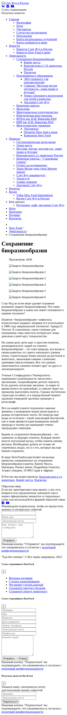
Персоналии (24, 35)
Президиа (30, 72)
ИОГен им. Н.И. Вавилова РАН (36, 118)
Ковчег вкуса (32, 62)
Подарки (14, 215)
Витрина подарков (21, 578)
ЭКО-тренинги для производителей (36, 80)
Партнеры (15, 211)
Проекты (14, 138)
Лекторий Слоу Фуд (36, 102)
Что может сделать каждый (26, 584)
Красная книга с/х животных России (39, 155)
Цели (19, 25)
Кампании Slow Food (37, 135)
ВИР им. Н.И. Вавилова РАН (35, 122)
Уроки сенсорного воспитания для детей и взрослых (43, 97)
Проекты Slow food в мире (41, 132)
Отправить (9, 540)
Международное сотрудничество (37, 112)
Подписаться (10, 701)
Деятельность (17, 55)
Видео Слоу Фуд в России (33, 198)
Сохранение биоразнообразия (35, 59)
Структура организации (31, 32)
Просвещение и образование (34, 75)
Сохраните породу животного (28, 591)
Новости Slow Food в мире (33, 52)
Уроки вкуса (24, 145)
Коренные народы (27, 105)
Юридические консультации (34, 115)
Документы (23, 29)
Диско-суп (23, 178)
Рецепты (14, 188)
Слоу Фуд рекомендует (30, 175)
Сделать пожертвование (24, 581)
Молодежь (23, 108)
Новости (14, 45)
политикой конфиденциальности (28, 549)
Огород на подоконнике (31, 165)
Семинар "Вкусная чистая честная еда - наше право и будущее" (41, 89)
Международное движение (33, 125)
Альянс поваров (26, 181)
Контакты (15, 218)
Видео (13, 191)
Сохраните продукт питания (27, 588)
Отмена (23, 658)
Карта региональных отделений (36, 39)
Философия (23, 22)
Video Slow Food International (34, 195)
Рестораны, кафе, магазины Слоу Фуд (40, 205)
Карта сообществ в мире (31, 42)
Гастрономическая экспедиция (35, 142)
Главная (14, 19)
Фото (12, 208)
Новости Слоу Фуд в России (34, 49)
